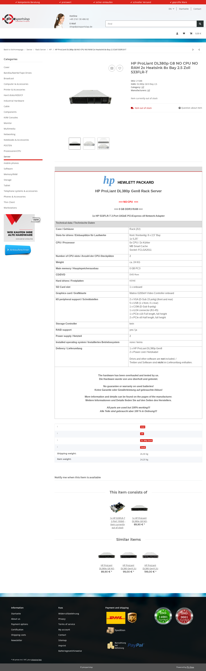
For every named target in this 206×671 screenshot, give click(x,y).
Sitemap (62, 640)
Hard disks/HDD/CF (13, 95)
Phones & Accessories (15, 196)
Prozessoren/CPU (12, 151)
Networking (9, 134)
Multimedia (9, 128)
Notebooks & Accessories (16, 139)
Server (7, 156)
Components (10, 111)
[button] (177, 33)
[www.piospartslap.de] (16, 19)
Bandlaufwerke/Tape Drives (18, 72)
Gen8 (143, 447)
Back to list (8, 49)
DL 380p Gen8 (146, 440)
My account (64, 629)
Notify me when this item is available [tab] (78, 477)
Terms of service (66, 624)
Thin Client (9, 202)
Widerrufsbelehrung (68, 613)
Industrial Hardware (14, 100)
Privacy (61, 618)
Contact (197, 8)
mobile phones (11, 163)
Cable (7, 106)
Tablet (7, 185)
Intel (142, 427)
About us (15, 618)
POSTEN (8, 145)
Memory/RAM (10, 174)
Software (8, 168)
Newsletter (16, 640)
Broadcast (9, 78)
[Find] (200, 24)
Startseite (184, 8)
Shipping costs (18, 634)
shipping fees (36, 659)
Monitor (8, 123)
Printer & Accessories (14, 89)
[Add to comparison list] (112, 68)
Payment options (19, 624)
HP (142, 87)
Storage (7, 179)
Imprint (62, 645)
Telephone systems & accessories (21, 191)
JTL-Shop (190, 667)
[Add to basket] (57, 59)
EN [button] (170, 8)
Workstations (10, 207)
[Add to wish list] (119, 68)
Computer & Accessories (16, 84)
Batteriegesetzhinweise (70, 650)
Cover (7, 67)
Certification (17, 629)
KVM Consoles (11, 117)
